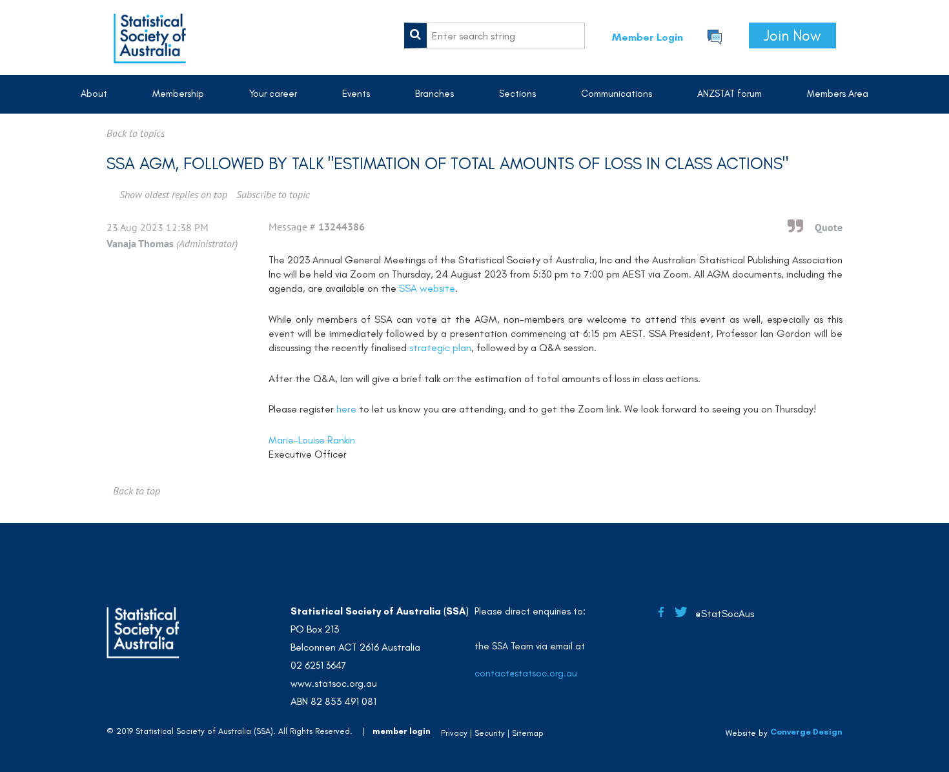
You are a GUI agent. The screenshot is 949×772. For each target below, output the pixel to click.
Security (489, 733)
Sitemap (528, 733)
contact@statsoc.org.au (525, 673)
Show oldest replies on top (173, 194)
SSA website (427, 288)
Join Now (792, 35)
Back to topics (136, 133)
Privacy (454, 733)
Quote (828, 227)
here (347, 409)
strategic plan (440, 347)
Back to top (136, 490)
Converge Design (806, 731)
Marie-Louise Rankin (312, 440)
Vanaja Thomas (140, 243)
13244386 (341, 226)
